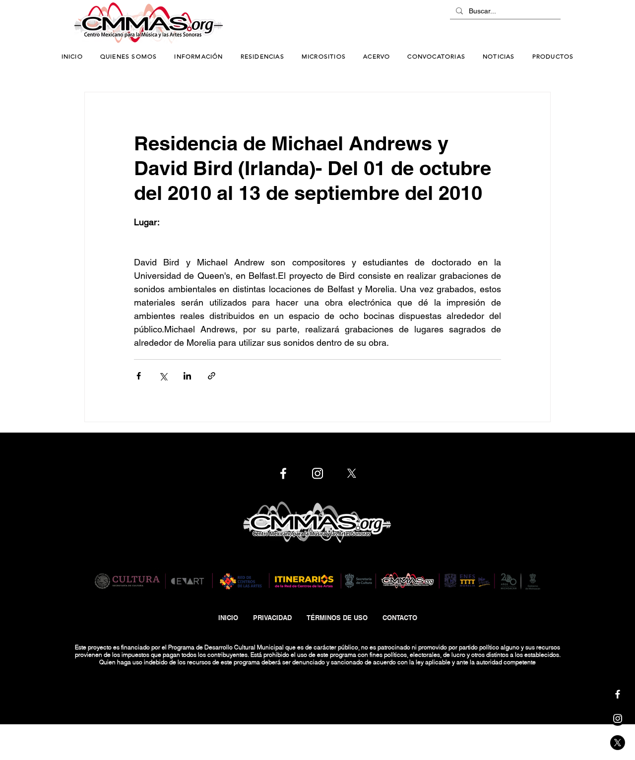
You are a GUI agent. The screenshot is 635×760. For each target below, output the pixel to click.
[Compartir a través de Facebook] (138, 375)
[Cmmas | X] (617, 742)
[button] (199, 57)
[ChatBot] (531, 24)
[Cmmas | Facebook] (617, 694)
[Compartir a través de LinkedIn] (187, 375)
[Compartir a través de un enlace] (211, 375)
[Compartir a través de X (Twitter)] (163, 375)
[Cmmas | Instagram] (617, 718)
